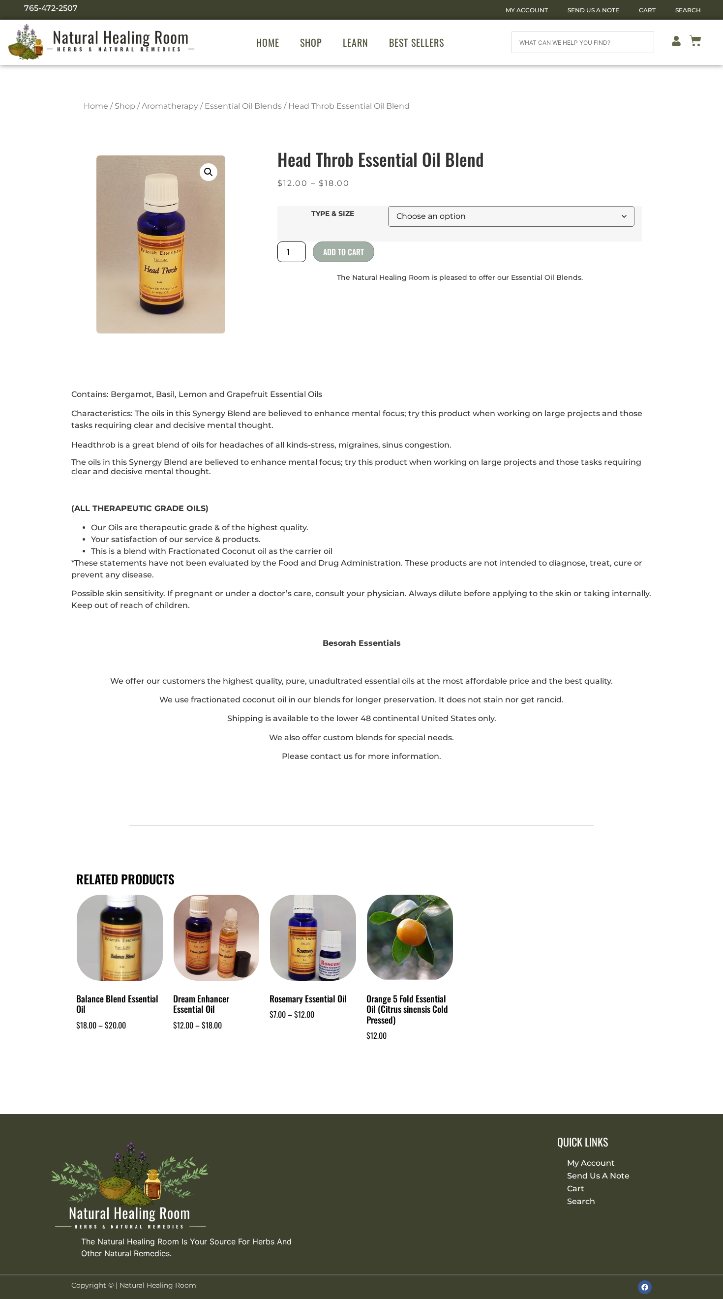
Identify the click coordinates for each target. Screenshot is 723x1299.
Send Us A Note (593, 10)
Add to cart (343, 252)
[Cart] (695, 42)
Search (688, 10)
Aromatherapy (170, 106)
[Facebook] (645, 1287)
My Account (527, 10)
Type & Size (332, 213)
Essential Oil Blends (243, 106)
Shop (311, 42)
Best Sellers (416, 42)
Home (267, 42)
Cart (647, 10)
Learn (355, 42)
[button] (208, 172)
